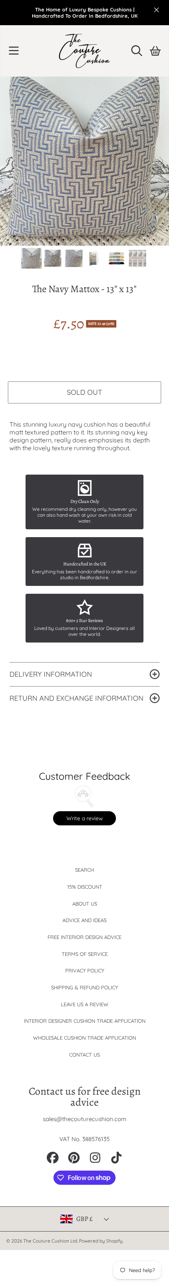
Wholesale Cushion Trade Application (84, 1038)
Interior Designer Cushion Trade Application (84, 1021)
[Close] (156, 9)
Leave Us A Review (84, 1004)
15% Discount (84, 887)
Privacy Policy (84, 970)
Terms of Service (85, 954)
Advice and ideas (84, 920)
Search (84, 870)
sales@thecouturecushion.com (85, 1119)
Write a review (84, 818)
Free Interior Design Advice (84, 937)
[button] (13, 50)
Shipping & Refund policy (84, 987)
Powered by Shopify (101, 1241)
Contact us (84, 1054)
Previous (8, 161)
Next (160, 161)
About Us (84, 903)
